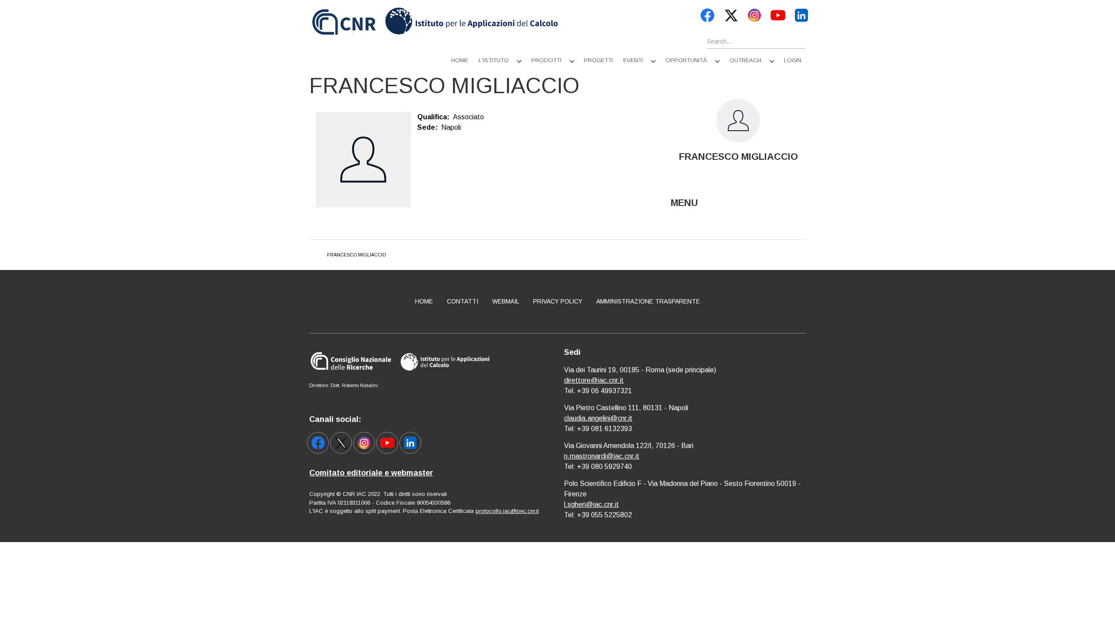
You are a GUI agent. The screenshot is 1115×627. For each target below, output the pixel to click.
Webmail (505, 301)
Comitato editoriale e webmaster (371, 473)
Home (459, 60)
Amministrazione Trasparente (648, 301)
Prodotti (546, 60)
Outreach (745, 60)
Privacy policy (557, 301)
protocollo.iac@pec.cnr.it (507, 511)
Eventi (633, 60)
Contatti (462, 301)
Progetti (598, 60)
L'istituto (494, 60)
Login (792, 60)
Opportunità (686, 60)
